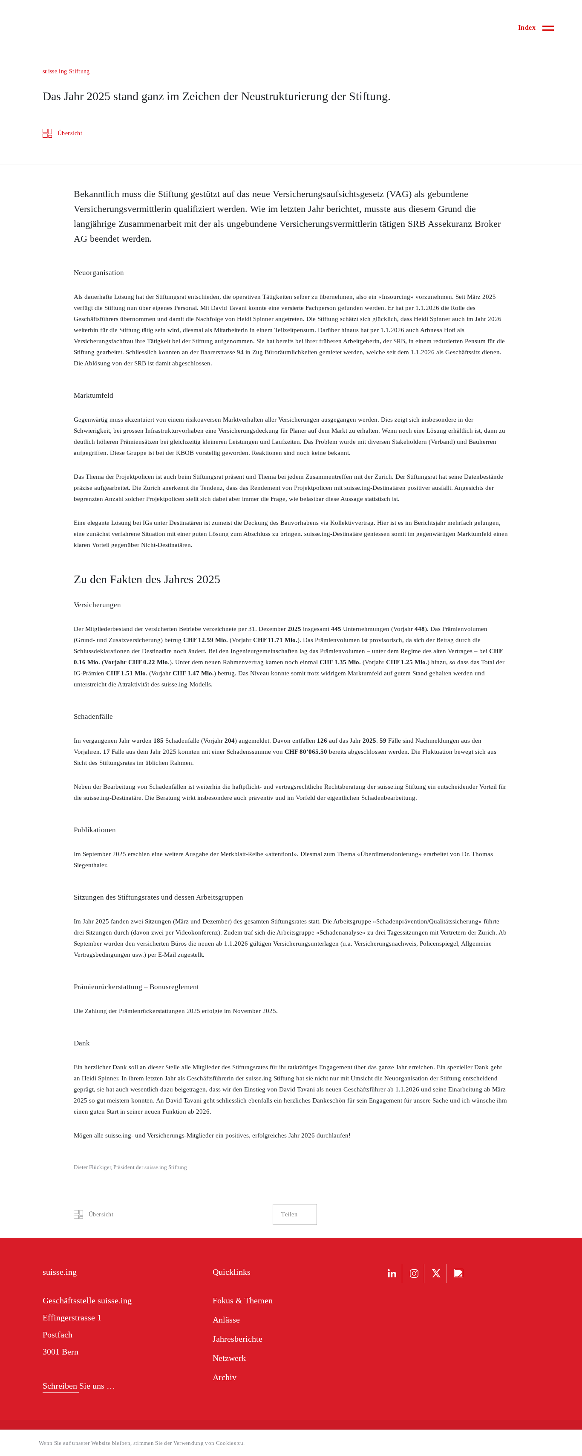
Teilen (289, 1214)
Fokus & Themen (243, 1300)
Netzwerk (229, 1358)
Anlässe (226, 1319)
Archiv (224, 1377)
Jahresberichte (237, 1338)
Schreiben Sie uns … (79, 1385)
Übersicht (70, 133)
